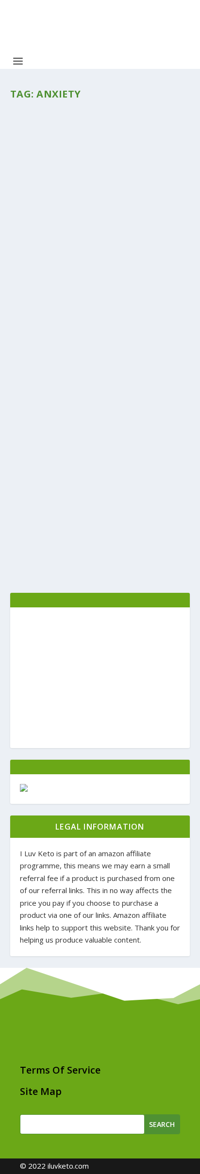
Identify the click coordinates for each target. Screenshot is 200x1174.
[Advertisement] (100, 677)
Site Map (41, 1091)
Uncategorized (117, 489)
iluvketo (39, 246)
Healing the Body (121, 246)
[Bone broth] (100, 404)
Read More (46, 320)
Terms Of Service (60, 1069)
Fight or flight (64, 230)
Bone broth (54, 473)
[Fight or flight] (100, 162)
